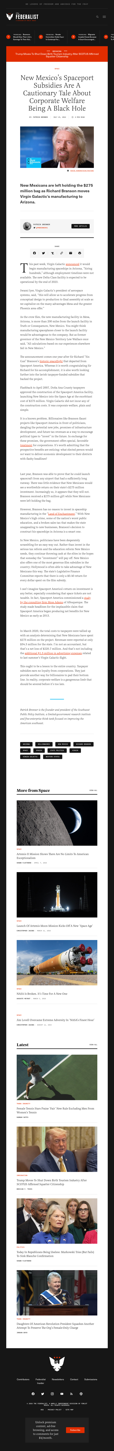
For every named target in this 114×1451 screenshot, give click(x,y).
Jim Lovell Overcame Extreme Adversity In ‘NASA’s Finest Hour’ (56, 1020)
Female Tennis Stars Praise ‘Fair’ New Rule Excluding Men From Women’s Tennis (55, 1110)
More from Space (33, 790)
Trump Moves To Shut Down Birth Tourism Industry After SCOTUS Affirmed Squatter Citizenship (52, 1182)
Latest (22, 1044)
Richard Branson (83, 744)
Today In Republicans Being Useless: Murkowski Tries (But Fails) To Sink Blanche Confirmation (55, 1254)
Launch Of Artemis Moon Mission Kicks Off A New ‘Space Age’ (55, 926)
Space (25, 750)
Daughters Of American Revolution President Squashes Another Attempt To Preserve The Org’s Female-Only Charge (55, 1326)
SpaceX (39, 750)
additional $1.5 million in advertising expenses (53, 653)
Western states (53, 757)
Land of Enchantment (61, 514)
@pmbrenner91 (42, 228)
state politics (57, 750)
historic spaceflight (51, 361)
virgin (75, 750)
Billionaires (44, 744)
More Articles (80, 226)
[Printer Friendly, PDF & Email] (79, 253)
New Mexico (63, 744)
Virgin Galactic (30, 757)
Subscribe (75, 1429)
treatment (26, 445)
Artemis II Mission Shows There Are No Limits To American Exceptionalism (53, 856)
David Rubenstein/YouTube (82, 170)
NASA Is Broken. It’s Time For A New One (42, 994)
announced (72, 264)
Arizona (26, 744)
